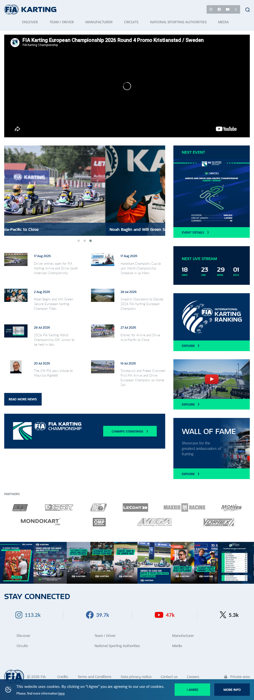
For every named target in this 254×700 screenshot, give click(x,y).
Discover (23, 635)
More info (232, 690)
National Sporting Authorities (117, 645)
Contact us (169, 676)
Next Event (193, 152)
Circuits (22, 645)
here (61, 693)
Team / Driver (105, 635)
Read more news (23, 399)
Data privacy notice (136, 676)
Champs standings (127, 431)
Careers (193, 676)
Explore (188, 346)
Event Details (193, 232)
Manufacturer (183, 635)
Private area (239, 676)
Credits (62, 676)
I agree (192, 690)
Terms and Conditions (94, 676)
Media (177, 645)
